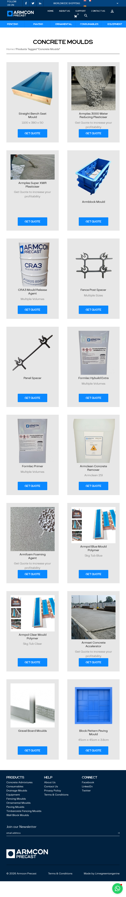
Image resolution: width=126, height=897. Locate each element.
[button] (117, 888)
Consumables (89, 24)
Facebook (88, 782)
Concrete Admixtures (19, 782)
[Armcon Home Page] (20, 13)
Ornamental (63, 24)
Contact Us (98, 11)
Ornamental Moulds (18, 803)
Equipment (114, 24)
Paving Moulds (15, 807)
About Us (64, 11)
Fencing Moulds (16, 798)
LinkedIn (87, 786)
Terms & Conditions (56, 794)
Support (80, 11)
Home (51, 11)
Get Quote (32, 133)
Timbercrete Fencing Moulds (23, 811)
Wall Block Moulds (17, 815)
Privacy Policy (52, 790)
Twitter (86, 790)
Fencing (12, 24)
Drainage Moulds (16, 790)
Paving (38, 24)
